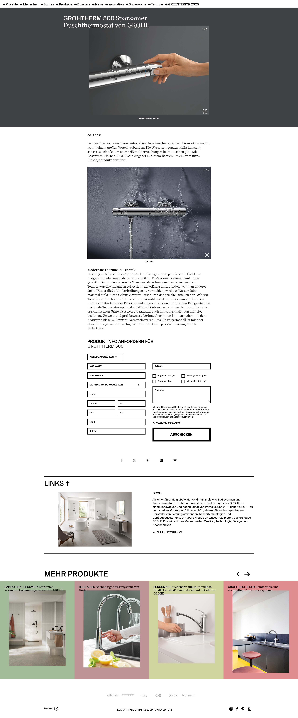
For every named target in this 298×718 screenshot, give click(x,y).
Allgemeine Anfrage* (196, 381)
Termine (157, 4)
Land (92, 422)
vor (247, 573)
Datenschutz (163, 709)
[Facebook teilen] (121, 461)
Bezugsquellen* (164, 381)
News (99, 4)
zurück (239, 573)
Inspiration (116, 4)
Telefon (93, 431)
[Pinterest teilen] (148, 461)
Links (54, 483)
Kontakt (122, 709)
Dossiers (83, 4)
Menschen (30, 4)
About (133, 709)
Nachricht (160, 390)
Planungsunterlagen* (196, 375)
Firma (92, 394)
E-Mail (159, 366)
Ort (122, 413)
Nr (121, 403)
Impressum (146, 709)
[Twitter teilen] (134, 461)
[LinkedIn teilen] (161, 461)
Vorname (95, 366)
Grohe (155, 118)
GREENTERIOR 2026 (183, 4)
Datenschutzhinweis (183, 416)
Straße (93, 403)
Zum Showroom (169, 532)
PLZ (92, 413)
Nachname (96, 375)
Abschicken (181, 434)
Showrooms (137, 4)
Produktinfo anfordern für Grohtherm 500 (120, 344)
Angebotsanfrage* (166, 375)
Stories (49, 4)
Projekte (12, 4)
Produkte (65, 4)
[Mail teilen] (175, 461)
